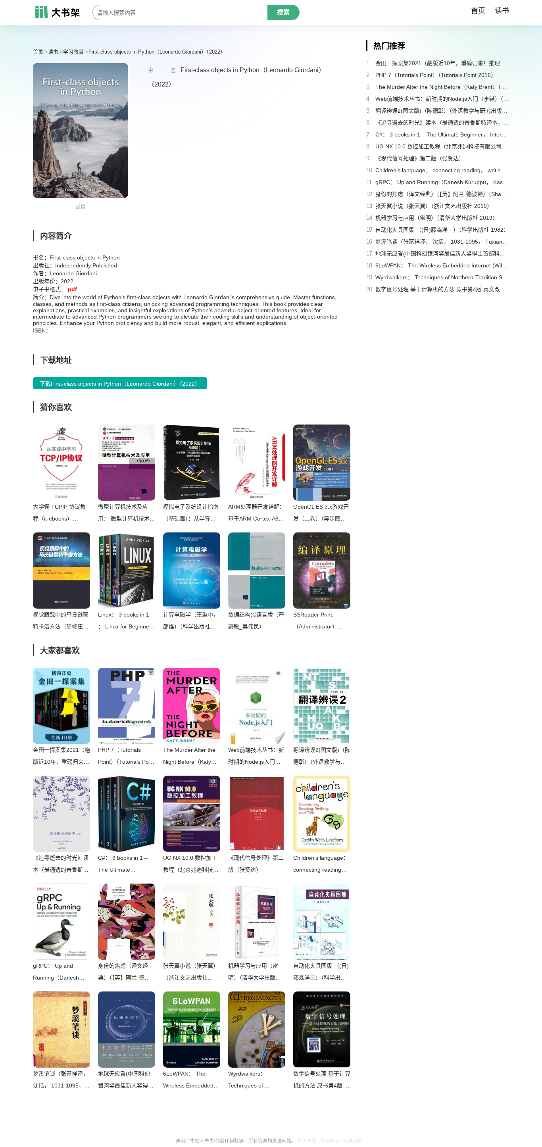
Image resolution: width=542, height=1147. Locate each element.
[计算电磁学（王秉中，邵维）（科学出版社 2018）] (191, 570)
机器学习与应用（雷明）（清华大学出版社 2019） (254, 973)
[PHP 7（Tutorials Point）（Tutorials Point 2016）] (126, 706)
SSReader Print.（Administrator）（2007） (315, 621)
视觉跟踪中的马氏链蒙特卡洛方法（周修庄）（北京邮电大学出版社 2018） (60, 621)
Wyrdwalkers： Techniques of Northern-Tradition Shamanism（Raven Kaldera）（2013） (254, 1080)
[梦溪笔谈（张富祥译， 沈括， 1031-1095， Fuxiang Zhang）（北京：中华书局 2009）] (61, 1029)
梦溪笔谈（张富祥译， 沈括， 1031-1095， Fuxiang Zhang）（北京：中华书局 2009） (60, 1080)
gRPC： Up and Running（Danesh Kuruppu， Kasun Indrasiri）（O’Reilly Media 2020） (57, 973)
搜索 (283, 12)
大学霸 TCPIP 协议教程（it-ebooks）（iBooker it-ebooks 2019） (59, 514)
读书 (502, 11)
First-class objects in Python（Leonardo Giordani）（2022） (156, 52)
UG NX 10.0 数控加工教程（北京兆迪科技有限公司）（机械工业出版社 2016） (191, 865)
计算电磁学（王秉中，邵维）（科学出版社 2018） (191, 621)
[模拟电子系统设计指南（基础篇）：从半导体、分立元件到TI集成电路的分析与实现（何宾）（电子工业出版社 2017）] (191, 463)
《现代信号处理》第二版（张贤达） (256, 864)
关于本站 (306, 1141)
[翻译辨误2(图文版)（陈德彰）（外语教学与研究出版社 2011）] (321, 706)
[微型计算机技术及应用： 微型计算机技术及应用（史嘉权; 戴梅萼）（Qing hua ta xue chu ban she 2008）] (126, 463)
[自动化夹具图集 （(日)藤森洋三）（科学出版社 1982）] (321, 922)
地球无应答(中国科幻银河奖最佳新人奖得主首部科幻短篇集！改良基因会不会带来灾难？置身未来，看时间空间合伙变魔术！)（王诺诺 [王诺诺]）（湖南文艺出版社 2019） (126, 1080)
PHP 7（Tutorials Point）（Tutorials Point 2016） (126, 757)
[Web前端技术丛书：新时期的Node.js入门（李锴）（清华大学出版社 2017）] (256, 706)
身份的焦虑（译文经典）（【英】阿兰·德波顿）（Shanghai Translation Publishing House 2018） (125, 973)
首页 (478, 11)
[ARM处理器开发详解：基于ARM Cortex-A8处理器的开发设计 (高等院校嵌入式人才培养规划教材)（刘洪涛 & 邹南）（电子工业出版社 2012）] (256, 463)
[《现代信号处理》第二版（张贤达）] (256, 814)
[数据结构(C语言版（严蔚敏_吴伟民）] (256, 570)
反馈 (80, 207)
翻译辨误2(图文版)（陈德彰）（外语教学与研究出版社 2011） (321, 757)
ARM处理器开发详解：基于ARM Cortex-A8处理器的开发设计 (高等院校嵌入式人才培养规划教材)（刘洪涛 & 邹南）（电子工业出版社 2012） (256, 514)
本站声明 (329, 1141)
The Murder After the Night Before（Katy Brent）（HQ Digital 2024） (189, 757)
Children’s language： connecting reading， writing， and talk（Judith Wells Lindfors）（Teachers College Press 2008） (321, 865)
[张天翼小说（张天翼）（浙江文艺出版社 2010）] (191, 922)
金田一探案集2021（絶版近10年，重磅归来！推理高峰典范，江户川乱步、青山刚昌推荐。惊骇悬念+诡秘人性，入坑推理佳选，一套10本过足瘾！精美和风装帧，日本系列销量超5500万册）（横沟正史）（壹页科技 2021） (61, 757)
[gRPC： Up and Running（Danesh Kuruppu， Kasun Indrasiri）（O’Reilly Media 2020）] (61, 922)
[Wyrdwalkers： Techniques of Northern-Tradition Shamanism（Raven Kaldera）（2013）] (256, 1029)
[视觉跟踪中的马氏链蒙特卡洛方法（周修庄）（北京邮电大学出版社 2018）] (61, 570)
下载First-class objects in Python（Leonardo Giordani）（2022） (120, 383)
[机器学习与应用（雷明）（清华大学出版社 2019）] (256, 922)
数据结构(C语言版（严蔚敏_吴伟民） (256, 620)
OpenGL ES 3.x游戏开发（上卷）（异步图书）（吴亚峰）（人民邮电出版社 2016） (321, 514)
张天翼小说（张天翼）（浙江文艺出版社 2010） (191, 973)
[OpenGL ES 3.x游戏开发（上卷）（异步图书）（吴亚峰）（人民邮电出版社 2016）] (321, 463)
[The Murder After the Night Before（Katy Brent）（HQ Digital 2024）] (191, 706)
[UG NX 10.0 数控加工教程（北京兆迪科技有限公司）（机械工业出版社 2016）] (191, 814)
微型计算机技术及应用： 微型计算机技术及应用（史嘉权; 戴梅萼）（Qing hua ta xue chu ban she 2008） (126, 514)
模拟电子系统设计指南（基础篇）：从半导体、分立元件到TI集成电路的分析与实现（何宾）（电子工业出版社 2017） (191, 514)
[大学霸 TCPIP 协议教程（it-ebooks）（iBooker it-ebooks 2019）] (61, 463)
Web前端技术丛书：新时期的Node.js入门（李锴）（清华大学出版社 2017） (256, 757)
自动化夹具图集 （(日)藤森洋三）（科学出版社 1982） (321, 973)
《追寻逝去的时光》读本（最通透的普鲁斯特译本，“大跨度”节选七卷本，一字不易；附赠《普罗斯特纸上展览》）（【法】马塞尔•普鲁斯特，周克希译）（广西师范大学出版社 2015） (61, 865)
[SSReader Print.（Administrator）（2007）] (321, 570)
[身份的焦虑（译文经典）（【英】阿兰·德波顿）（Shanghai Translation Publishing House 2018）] (126, 922)
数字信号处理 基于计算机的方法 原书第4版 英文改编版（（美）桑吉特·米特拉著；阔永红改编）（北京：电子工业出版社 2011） (321, 1080)
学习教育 (73, 52)
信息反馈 (352, 1141)
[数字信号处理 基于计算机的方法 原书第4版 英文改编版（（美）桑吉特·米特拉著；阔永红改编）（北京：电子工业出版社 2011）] (321, 1029)
